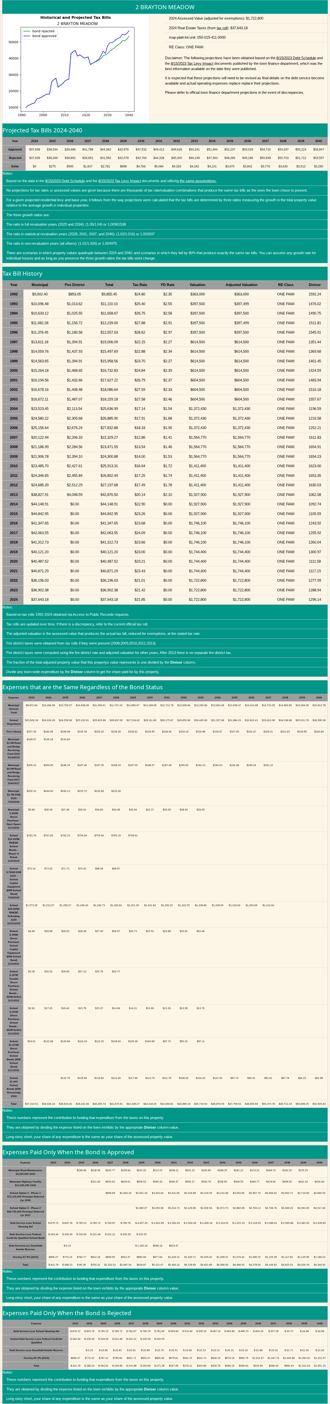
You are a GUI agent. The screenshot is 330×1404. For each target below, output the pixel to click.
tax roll (222, 28)
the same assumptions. (198, 181)
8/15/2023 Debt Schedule (296, 58)
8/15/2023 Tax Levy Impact (192, 63)
